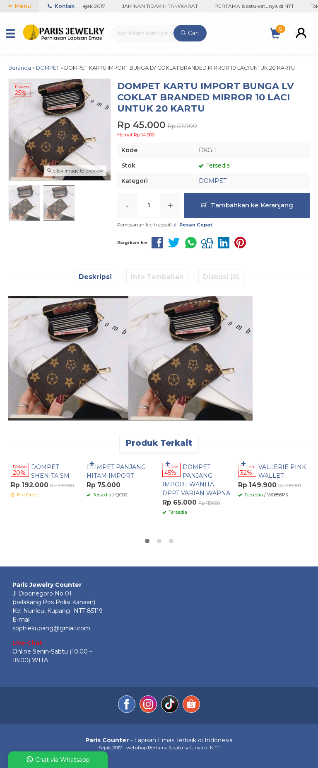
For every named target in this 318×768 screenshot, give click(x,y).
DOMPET (212, 181)
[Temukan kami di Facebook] (126, 705)
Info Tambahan (157, 277)
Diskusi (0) (221, 277)
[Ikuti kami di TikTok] (169, 705)
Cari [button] (192, 33)
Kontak (64, 6)
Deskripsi (95, 277)
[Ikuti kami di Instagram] (148, 705)
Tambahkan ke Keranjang (251, 205)
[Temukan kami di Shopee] (191, 705)
